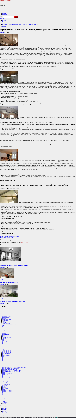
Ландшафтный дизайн (6, 337)
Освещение (4, 348)
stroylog (2, 32)
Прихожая (4, 360)
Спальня (4, 387)
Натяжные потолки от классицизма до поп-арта (12, 301)
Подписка (2, 18)
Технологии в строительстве (8, 396)
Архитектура (5, 309)
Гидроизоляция (5, 317)
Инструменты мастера (6, 328)
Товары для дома (5, 398)
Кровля (3, 335)
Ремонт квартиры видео (7, 375)
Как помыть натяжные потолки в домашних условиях (14, 265)
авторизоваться (24, 242)
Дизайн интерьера (6, 323)
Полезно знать (5, 358)
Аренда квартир (5, 308)
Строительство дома (6, 393)
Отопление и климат (6, 353)
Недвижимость (5, 344)
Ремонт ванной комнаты (7, 373)
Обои (3, 346)
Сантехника (4, 383)
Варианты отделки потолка (7, 237)
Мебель (3, 340)
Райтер (2, 5)
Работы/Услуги (5, 365)
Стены (3, 389)
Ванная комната (5, 314)
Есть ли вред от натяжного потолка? (9, 282)
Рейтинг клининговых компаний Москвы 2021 (12, 366)
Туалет (3, 399)
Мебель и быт (5, 341)
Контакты (4, 13)
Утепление (4, 400)
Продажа (4, 361)
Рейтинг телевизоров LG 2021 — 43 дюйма (11, 371)
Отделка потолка (5, 349)
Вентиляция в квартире (7, 316)
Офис (3, 354)
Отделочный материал (7, 352)
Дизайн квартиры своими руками (9, 324)
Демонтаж (4, 321)
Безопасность (5, 312)
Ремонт (3, 372)
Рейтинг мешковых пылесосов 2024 (9, 369)
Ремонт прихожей (6, 377)
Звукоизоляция (5, 326)
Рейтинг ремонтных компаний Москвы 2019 (11, 370)
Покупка (4, 356)
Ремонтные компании (6, 378)
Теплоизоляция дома (6, 394)
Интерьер (4, 329)
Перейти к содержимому (5, 0)
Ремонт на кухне (5, 376)
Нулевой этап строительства (8, 345)
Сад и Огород (5, 381)
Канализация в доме (6, 332)
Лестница (4, 338)
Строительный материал (7, 390)
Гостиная (4, 318)
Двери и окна (5, 320)
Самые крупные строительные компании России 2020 (13, 382)
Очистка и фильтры (6, 355)
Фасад (3, 401)
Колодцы (4, 333)
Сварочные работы (6, 384)
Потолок (4, 26)
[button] (3, 11)
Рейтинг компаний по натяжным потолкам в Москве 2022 (14, 367)
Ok (56, 417)
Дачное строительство (6, 319)
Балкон (3, 310)
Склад (3, 386)
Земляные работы (6, 327)
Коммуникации (5, 334)
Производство (5, 362)
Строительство (5, 392)
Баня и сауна (4, 311)
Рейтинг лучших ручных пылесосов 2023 (10, 368)
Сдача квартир (5, 385)
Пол (3, 357)
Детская (4, 322)
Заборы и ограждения (6, 325)
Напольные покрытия (6, 343)
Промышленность (6, 364)
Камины (4, 331)
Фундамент (4, 402)
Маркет (3, 339)
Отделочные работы (6, 350)
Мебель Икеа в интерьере (7, 342)
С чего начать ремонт (6, 379)
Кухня (3, 336)
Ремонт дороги (5, 374)
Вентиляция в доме (6, 315)
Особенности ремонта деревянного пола (9, 236)
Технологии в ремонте (7, 395)
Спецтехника (5, 388)
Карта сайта (4, 14)
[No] (57, 417)
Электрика (4, 403)
